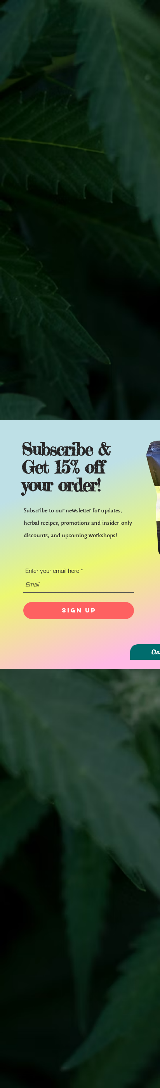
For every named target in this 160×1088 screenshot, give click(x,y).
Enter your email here (52, 571)
